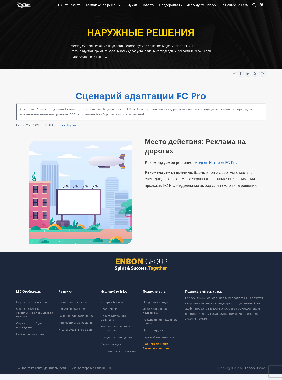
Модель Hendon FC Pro (216, 162)
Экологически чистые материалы (115, 328)
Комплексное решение (103, 5)
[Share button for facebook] (240, 74)
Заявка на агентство (156, 348)
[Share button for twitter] (255, 74)
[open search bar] (254, 5)
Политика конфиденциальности (43, 368)
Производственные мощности (114, 318)
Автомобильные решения (76, 323)
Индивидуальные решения (77, 329)
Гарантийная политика (158, 337)
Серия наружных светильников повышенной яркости (34, 312)
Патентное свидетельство (118, 351)
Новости (148, 5)
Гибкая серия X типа (30, 334)
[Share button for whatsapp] (262, 74)
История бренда (112, 302)
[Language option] (261, 5)
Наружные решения (72, 309)
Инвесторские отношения (92, 368)
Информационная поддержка (155, 311)
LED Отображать (69, 5)
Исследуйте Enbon (201, 5)
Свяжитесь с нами (235, 5)
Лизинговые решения (73, 302)
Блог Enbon (109, 309)
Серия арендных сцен (31, 302)
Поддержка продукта (157, 302)
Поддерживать (170, 5)
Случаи (131, 5)
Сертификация (111, 344)
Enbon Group (255, 368)
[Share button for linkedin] (248, 74)
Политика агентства (155, 343)
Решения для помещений (76, 316)
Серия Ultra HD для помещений (30, 325)
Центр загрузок (153, 330)
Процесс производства (116, 337)
